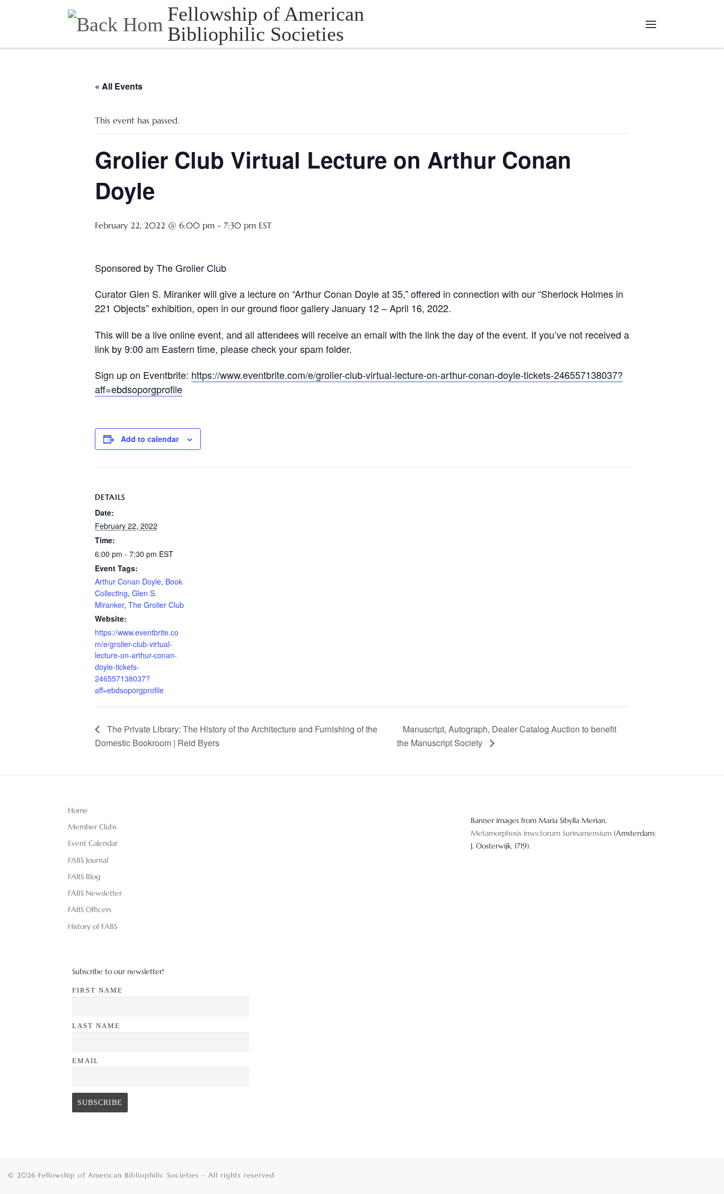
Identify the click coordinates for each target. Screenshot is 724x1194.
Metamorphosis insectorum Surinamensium (542, 833)
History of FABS (92, 926)
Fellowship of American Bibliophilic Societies (118, 1175)
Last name (96, 1026)
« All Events (119, 86)
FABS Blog (84, 876)
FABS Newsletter (95, 893)
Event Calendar (93, 843)
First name (97, 990)
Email (85, 1061)
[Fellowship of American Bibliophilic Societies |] (116, 23)
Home (78, 810)
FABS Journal (88, 860)
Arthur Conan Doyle (128, 581)
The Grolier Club (156, 604)
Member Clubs (92, 827)
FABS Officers (89, 909)
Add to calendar (150, 439)
